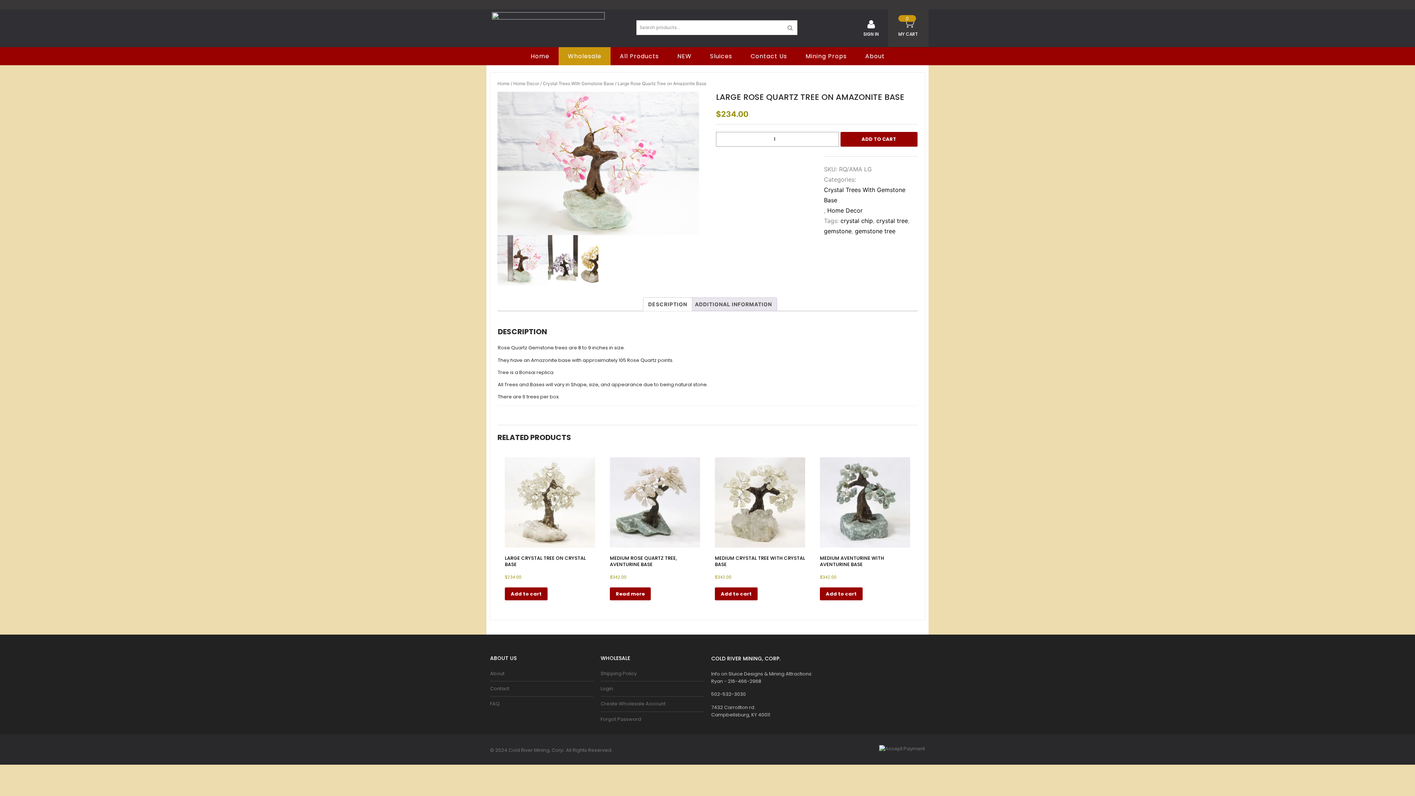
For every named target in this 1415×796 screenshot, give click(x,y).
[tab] (667, 304)
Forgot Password (621, 719)
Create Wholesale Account (633, 703)
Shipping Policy (619, 673)
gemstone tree (875, 231)
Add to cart (879, 139)
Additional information (733, 304)
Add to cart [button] (526, 593)
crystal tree (892, 220)
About (875, 56)
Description (667, 304)
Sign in (871, 34)
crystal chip (857, 220)
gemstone (838, 231)
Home (503, 83)
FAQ (495, 703)
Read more (630, 593)
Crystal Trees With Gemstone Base (578, 83)
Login (607, 688)
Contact (499, 688)
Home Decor (526, 83)
